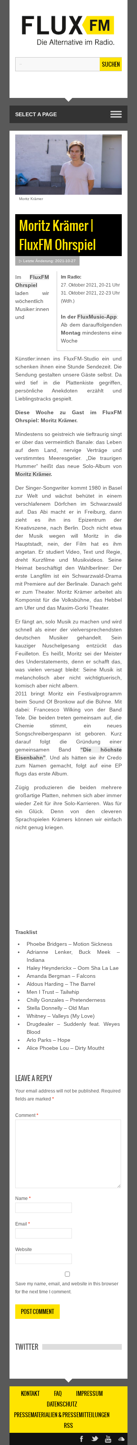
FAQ (58, 1393)
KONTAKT (30, 1393)
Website (23, 1249)
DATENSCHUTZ (62, 1404)
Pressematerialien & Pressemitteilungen (62, 1415)
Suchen (111, 64)
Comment (26, 1115)
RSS (68, 1425)
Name (23, 1198)
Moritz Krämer (33, 474)
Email (22, 1224)
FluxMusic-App (97, 317)
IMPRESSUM (89, 1393)
